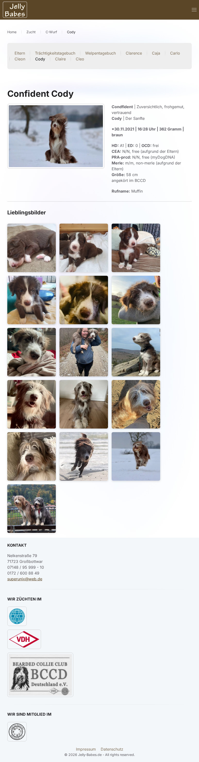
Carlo (175, 53)
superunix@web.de (24, 578)
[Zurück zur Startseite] (15, 9)
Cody (40, 59)
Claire (60, 59)
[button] (194, 9)
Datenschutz (112, 749)
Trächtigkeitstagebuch (55, 53)
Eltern (20, 53)
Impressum (86, 749)
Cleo (80, 59)
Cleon (20, 59)
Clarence (134, 53)
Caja (156, 53)
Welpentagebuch (100, 53)
